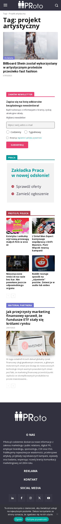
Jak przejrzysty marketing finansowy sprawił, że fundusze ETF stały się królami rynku (28, 317)
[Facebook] (21, 498)
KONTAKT (31, 479)
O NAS (30, 435)
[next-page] (13, 296)
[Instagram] (30, 498)
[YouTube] (48, 498)
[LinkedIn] (12, 498)
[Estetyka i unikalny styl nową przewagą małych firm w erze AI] (17, 226)
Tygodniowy (35, 132)
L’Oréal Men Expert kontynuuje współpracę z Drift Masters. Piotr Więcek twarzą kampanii (42, 243)
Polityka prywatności (36, 519)
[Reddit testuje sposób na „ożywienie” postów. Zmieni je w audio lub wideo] (43, 263)
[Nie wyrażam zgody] (57, 514)
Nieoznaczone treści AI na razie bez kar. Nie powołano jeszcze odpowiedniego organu (16, 281)
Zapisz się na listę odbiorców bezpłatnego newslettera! (24, 103)
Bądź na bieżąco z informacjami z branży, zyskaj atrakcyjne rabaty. (28, 111)
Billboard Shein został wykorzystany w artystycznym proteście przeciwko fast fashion (30, 67)
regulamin (21, 138)
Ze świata (8, 58)
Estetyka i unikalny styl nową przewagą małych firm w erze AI (17, 240)
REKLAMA (30, 471)
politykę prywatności (34, 138)
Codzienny (16, 132)
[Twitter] (39, 498)
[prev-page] (8, 296)
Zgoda (18, 519)
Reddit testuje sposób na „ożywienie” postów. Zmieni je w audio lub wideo (43, 279)
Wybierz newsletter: (16, 117)
